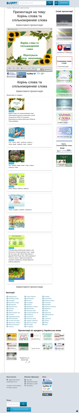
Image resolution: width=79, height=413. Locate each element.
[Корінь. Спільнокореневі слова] (64, 146)
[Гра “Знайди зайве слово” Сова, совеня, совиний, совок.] (17, 156)
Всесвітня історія (13, 302)
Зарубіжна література (33, 306)
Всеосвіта (30, 385)
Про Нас (29, 380)
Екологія (29, 304)
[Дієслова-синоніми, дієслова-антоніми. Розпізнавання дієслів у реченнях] (64, 132)
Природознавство (13, 316)
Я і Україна (29, 326)
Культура (11, 308)
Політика (11, 314)
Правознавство (49, 314)
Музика (10, 310)
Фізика (46, 322)
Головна (9, 8)
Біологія (28, 300)
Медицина (47, 308)
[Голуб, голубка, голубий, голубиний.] (17, 200)
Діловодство (12, 304)
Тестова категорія (14, 320)
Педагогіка (47, 312)
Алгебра (46, 296)
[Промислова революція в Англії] (64, 34)
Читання (11, 326)
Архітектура (30, 298)
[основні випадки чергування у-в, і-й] (35, 337)
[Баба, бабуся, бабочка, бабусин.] (17, 179)
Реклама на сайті (32, 383)
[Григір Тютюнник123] (35, 346)
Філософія (29, 324)
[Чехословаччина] (64, 20)
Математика (30, 308)
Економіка (47, 304)
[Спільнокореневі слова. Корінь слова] (64, 160)
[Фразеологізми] (59, 337)
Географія (29, 302)
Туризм (46, 320)
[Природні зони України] (47, 346)
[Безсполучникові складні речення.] (11, 346)
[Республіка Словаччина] (64, 48)
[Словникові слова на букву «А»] (64, 76)
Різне (45, 316)
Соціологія (47, 318)
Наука (46, 310)
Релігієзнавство (13, 318)
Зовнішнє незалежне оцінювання (51, 306)
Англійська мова (13, 298)
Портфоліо (29, 314)
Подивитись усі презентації (24, 359)
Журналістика (12, 306)
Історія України (31, 296)
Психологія (29, 316)
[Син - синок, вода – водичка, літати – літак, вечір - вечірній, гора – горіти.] (17, 133)
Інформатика (12, 296)
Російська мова (31, 318)
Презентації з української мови (20, 8)
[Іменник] (23, 346)
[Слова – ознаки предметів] (64, 104)
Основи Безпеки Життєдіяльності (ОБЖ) (33, 312)
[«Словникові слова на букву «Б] (64, 90)
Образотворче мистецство (15, 312)
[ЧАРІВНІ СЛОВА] (64, 118)
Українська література (15, 322)
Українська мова (31, 322)
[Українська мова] (23, 337)
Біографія (11, 300)
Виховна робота (49, 300)
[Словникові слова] (64, 62)
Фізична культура (13, 324)
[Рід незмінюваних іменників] (11, 337)
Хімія (45, 324)
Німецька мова (31, 310)
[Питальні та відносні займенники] (11, 356)
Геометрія (47, 302)
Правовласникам (32, 382)
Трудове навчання (32, 320)
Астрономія (47, 298)
